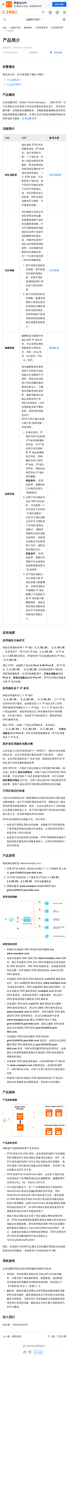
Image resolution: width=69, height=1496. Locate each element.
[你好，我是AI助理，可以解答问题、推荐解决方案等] (50, 12)
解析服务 (28, 27)
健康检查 (54, 347)
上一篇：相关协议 (12, 1336)
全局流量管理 (42, 27)
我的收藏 (58, 52)
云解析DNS (15, 27)
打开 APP (59, 4)
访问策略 (54, 270)
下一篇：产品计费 (57, 1336)
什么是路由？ (14, 79)
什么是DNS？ (14, 84)
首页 (5, 27)
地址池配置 (55, 174)
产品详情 (33, 52)
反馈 (40, 1352)
